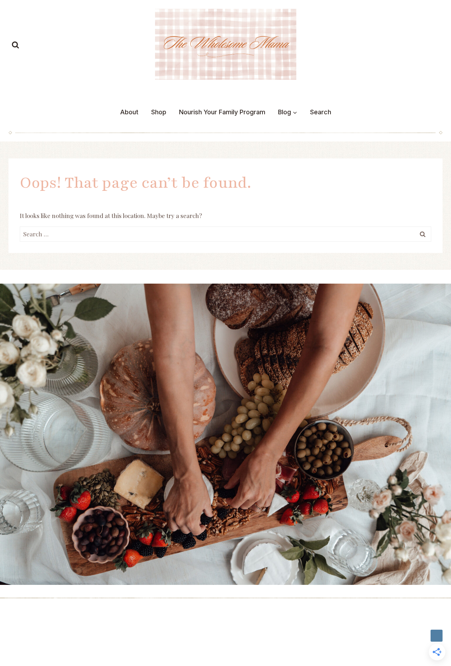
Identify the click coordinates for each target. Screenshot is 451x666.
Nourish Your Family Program (222, 112)
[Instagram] (437, 636)
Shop (158, 112)
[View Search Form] (15, 45)
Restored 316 (27, 638)
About (129, 112)
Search (320, 112)
